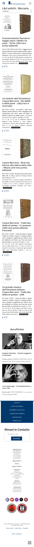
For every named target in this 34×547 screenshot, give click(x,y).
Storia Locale (17, 477)
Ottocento (17, 457)
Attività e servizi (17, 406)
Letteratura (17, 472)
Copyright (25, 528)
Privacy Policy (9, 528)
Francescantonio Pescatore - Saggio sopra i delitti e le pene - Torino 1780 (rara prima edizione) (16, 42)
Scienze (17, 475)
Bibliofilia (17, 482)
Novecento (17, 458)
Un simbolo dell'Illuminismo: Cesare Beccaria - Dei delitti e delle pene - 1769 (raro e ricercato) (16, 102)
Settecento (17, 455)
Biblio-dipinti (17, 466)
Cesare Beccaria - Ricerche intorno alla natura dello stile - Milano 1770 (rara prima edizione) (16, 166)
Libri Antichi (17, 449)
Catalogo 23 (17, 490)
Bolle (17, 463)
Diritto (17, 471)
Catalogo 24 (17, 488)
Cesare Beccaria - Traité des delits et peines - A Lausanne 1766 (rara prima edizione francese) (16, 227)
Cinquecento (17, 452)
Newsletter (17, 420)
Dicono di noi (17, 417)
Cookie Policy (18, 528)
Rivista (17, 481)
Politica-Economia (17, 474)
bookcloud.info (20, 531)
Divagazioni (17, 484)
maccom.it (12, 531)
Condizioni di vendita (17, 413)
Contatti (17, 402)
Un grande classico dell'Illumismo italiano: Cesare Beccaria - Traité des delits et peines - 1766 (16, 291)
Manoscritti (17, 461)
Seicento (17, 454)
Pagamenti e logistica (17, 410)
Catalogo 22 (17, 491)
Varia (17, 478)
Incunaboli (17, 451)
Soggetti (17, 469)
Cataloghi (17, 487)
